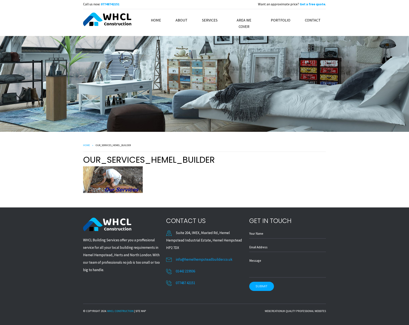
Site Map (140, 311)
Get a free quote (312, 4)
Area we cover (244, 23)
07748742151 (110, 4)
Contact (313, 20)
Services (209, 20)
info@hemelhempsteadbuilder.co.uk (204, 259)
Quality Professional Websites (306, 311)
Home (156, 20)
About (181, 20)
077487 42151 (185, 282)
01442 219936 (185, 271)
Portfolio (280, 20)
